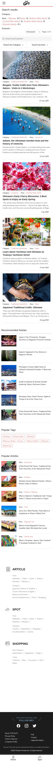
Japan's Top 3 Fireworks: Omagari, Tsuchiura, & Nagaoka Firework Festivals (35, 338)
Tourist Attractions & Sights (23, 591)
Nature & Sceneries (20, 594)
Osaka (39, 578)
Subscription (17, 653)
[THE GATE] (26, 3)
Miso (24, 660)
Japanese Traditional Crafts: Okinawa (22, 307)
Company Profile (11, 742)
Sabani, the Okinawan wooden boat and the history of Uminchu (25, 142)
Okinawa (25, 581)
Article (13, 760)
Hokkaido (16, 578)
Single (38, 653)
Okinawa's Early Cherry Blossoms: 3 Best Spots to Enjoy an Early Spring (25, 198)
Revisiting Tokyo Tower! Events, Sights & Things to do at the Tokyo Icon (34, 398)
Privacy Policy (10, 736)
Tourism (15, 629)
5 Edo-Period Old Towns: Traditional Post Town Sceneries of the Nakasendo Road (35, 412)
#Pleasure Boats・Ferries (13, 441)
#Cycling (6, 436)
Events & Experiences (20, 597)
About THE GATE (11, 733)
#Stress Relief (32, 441)
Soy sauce (33, 660)
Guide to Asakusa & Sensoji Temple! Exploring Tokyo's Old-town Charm (33, 383)
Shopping (42, 597)
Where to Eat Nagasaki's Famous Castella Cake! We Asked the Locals (33, 527)
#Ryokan (45, 441)
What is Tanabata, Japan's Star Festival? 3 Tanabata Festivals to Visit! (35, 541)
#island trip (7, 446)
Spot (40, 760)
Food (34, 597)
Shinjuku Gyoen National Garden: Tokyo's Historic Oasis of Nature (35, 482)
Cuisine (30, 632)
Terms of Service (11, 739)
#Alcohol (30, 436)
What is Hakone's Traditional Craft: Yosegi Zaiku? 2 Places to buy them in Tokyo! (35, 497)
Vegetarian (29, 653)
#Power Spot (18, 436)
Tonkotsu (16, 660)
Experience (25, 629)
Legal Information (37, 740)
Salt (41, 660)
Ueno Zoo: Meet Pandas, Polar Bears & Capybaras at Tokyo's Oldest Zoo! (34, 512)
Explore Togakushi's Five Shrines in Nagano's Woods (32, 353)
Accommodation (18, 632)
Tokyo (24, 578)
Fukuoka (15, 581)
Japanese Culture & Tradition (23, 588)
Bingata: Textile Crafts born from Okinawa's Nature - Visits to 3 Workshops (26, 86)
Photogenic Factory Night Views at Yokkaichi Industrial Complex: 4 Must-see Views (35, 369)
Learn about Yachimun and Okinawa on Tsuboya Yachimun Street (23, 253)
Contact (33, 737)
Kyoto (32, 578)
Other (14, 663)
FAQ (32, 735)
